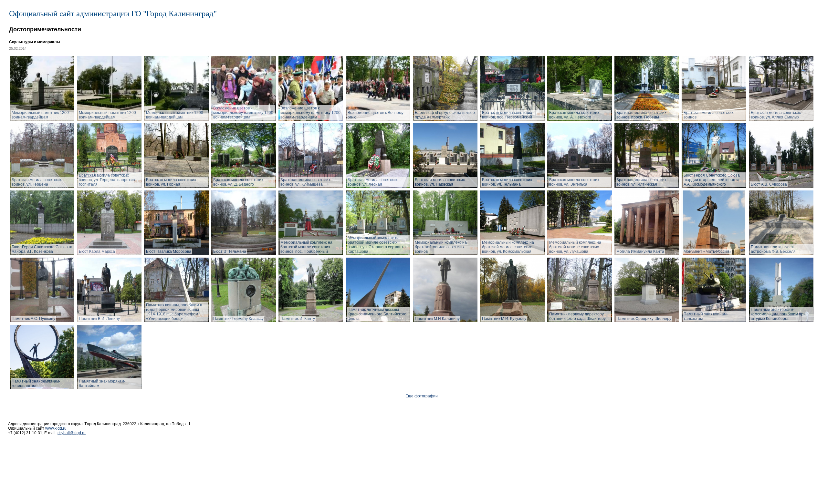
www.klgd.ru (56, 428)
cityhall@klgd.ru (72, 433)
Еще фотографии (421, 396)
